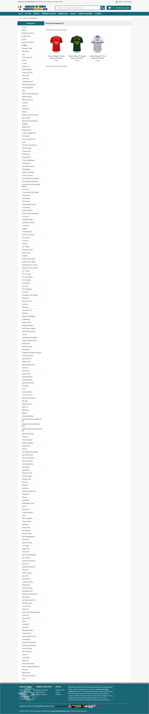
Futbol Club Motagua (28, 316)
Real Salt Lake (26, 533)
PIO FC (24, 506)
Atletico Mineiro (26, 97)
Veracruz (24, 654)
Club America (26, 163)
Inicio (21, 14)
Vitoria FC (24, 660)
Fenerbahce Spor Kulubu (29, 295)
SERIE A (36, 14)
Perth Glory (25, 500)
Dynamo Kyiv (25, 253)
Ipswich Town (26, 362)
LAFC (23, 389)
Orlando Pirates (26, 476)
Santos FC (25, 570)
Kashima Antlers (26, 377)
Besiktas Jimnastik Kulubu (30, 115)
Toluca (23, 621)
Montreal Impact (26, 440)
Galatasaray (25, 319)
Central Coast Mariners (29, 145)
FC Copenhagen (27, 277)
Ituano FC (24, 368)
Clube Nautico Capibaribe (30, 213)
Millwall (24, 413)
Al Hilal (24, 63)
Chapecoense (26, 151)
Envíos (58, 692)
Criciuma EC (25, 238)
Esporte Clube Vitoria (28, 262)
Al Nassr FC (25, 66)
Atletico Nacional (27, 100)
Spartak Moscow (27, 591)
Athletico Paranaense (28, 84)
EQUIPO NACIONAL (85, 14)
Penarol (24, 497)
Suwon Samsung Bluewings (30, 612)
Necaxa (24, 449)
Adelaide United (26, 48)
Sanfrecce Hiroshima (28, 561)
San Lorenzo (25, 558)
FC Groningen (26, 280)
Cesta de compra (122, 8)
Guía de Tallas (60, 690)
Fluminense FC (26, 310)
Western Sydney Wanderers (30, 666)
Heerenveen (25, 349)
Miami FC (24, 407)
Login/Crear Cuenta (26, 692)
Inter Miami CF (26, 359)
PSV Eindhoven (26, 518)
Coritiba (24, 228)
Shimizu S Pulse (26, 588)
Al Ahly (23, 60)
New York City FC (27, 455)
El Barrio (24, 256)
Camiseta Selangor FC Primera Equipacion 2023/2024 (56, 57)
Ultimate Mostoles (27, 630)
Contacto (58, 694)
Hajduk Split (25, 343)
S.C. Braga (25, 546)
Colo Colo (25, 216)
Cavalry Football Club (28, 133)
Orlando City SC (26, 473)
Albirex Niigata (26, 69)
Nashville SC (25, 446)
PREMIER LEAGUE (49, 14)
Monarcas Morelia (27, 434)
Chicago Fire (25, 157)
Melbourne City (26, 404)
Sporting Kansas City (28, 600)
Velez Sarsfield (26, 651)
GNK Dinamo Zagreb (28, 328)
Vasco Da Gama (26, 648)
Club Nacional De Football (30, 192)
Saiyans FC (25, 552)
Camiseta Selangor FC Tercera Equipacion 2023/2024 (97, 57)
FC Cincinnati (26, 274)
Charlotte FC (25, 154)
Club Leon (25, 189)
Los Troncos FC (26, 395)
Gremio (24, 334)
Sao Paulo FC (26, 579)
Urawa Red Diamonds (28, 642)
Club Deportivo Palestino (29, 181)
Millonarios (25, 410)
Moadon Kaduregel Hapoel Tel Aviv (31, 420)
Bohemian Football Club (29, 121)
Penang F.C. (25, 494)
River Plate (25, 539)
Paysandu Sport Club (28, 491)
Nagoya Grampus (27, 443)
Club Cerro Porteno (27, 172)
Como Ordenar (24, 696)
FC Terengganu (26, 289)
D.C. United (25, 247)
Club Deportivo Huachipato (30, 178)
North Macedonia (27, 464)
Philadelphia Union (27, 503)
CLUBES (25, 18)
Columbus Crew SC (28, 222)
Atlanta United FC (27, 88)
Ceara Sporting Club (28, 139)
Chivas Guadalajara (28, 160)
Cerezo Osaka (26, 148)
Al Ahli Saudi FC (26, 57)
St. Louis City (25, 606)
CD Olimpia (25, 136)
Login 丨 (120, 1)
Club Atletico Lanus (27, 166)
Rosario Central (26, 542)
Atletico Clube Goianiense (30, 94)
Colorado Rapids (27, 219)
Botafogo (24, 124)
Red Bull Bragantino (28, 536)
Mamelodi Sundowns (28, 398)
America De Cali (26, 72)
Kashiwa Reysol (26, 380)
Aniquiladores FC (27, 81)
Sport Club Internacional (29, 594)
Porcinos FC (25, 509)
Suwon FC (25, 609)
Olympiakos (25, 470)
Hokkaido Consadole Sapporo (31, 352)
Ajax (23, 54)
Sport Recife (25, 597)
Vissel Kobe (25, 657)
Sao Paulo (25, 576)
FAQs (21, 690)
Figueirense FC (26, 301)
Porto (23, 515)
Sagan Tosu (25, 549)
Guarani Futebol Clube (29, 340)
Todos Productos (41, 694)
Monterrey (25, 437)
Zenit (23, 679)
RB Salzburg (25, 530)
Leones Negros (26, 392)
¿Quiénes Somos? (42, 690)
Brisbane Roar (26, 130)
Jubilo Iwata (25, 371)
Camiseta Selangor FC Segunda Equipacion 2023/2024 (77, 57)
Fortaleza (24, 313)
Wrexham (24, 670)
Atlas (23, 91)
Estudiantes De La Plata (29, 265)
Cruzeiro (24, 244)
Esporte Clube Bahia (28, 259)
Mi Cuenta (23, 694)
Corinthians (25, 225)
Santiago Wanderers (28, 567)
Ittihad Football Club (28, 365)
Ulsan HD (24, 627)
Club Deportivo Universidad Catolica (30, 185)
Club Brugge (25, 169)
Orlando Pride (26, 479)
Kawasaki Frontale (27, 383)
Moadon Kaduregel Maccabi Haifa (30, 425)
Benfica (24, 112)
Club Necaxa (25, 195)
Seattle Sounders (27, 582)
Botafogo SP (25, 127)
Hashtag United (26, 346)
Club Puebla (25, 201)
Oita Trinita (25, 467)
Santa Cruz (25, 564)
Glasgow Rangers (27, 325)
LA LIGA (28, 14)
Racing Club (25, 527)
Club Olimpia (25, 198)
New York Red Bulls (28, 458)
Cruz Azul (24, 241)
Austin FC (24, 103)
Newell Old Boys (27, 461)
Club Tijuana (25, 207)
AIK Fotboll (25, 51)
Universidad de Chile (28, 636)
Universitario (25, 639)
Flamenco (24, 304)
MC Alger (24, 401)
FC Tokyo (24, 292)
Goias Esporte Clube (28, 331)
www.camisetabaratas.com (60, 711)
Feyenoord (25, 298)
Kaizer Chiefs (26, 374)
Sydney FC (25, 615)
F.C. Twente (25, 271)
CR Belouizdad (26, 231)
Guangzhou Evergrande (29, 337)
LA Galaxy (25, 386)
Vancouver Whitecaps (28, 645)
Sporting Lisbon (26, 603)
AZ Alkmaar (25, 109)
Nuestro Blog (40, 692)
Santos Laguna (26, 573)
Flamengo (25, 307)
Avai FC (24, 106)
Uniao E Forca (26, 633)
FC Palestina (25, 283)
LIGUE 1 (73, 14)
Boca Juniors (25, 118)
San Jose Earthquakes (28, 555)
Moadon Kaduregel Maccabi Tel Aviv (31, 430)
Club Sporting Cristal (28, 204)
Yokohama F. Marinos (28, 676)
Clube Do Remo (26, 210)
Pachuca (24, 482)
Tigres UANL (25, 618)
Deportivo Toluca (27, 250)
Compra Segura (25, 699)
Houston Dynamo (27, 355)
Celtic (23, 142)
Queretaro (25, 524)
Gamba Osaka (26, 322)
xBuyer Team (25, 673)
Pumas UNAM (26, 521)
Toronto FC (25, 624)
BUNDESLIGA (63, 14)
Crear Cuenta (127, 1)
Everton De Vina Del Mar (29, 268)
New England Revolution (29, 452)
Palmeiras (25, 488)
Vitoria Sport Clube (27, 663)
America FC (25, 75)
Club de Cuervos (27, 175)
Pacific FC (25, 485)
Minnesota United (27, 416)
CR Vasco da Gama (28, 235)
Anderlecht (25, 78)
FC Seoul (24, 286)
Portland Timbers (27, 512)
